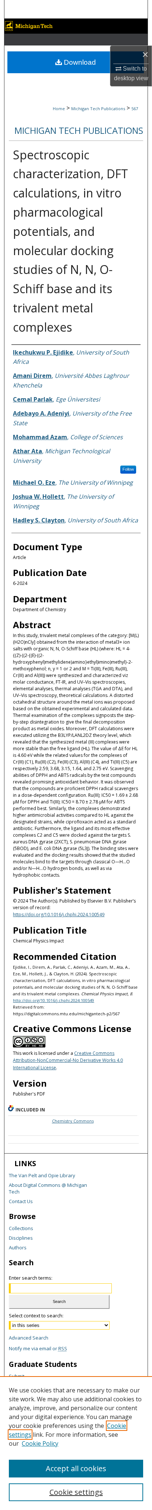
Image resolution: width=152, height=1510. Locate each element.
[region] (76, 1443)
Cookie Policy (40, 1443)
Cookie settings (76, 1492)
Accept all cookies (76, 1468)
